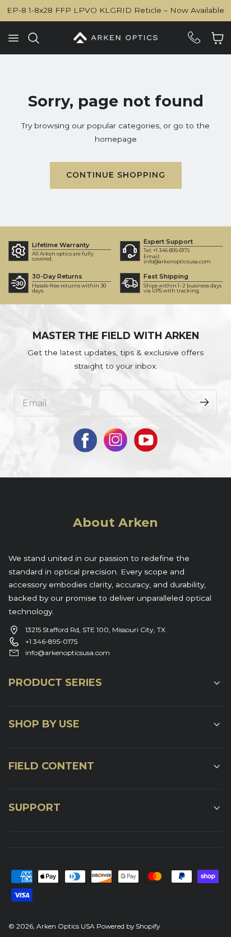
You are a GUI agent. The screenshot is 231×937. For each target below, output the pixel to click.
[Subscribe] (204, 402)
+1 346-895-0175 (51, 641)
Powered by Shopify (128, 926)
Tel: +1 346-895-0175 (167, 250)
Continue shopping (115, 174)
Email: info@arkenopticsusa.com (177, 259)
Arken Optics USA (65, 926)
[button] (13, 37)
